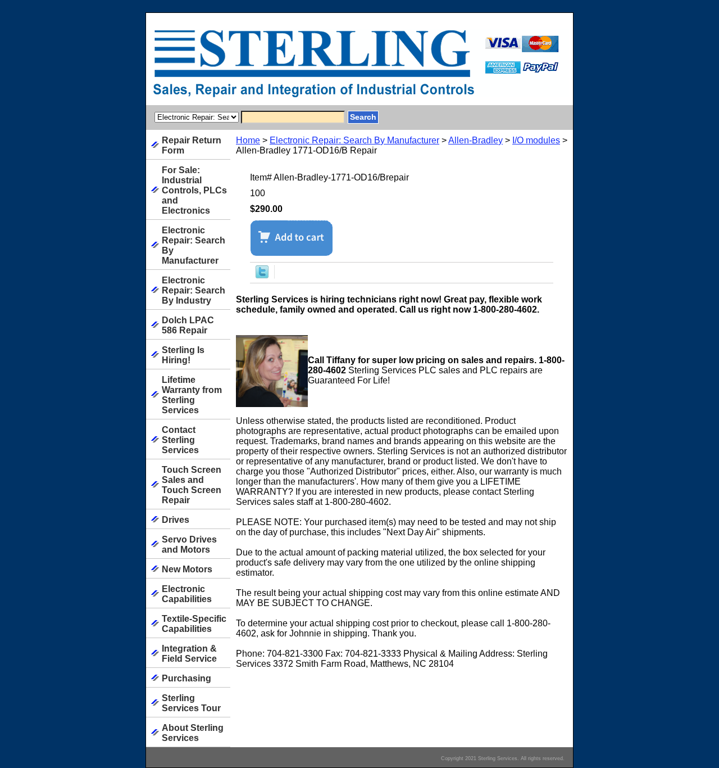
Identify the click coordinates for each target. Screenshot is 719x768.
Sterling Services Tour (191, 703)
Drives (175, 520)
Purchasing (186, 678)
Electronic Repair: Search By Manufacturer (354, 140)
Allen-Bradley (475, 140)
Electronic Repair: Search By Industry (193, 290)
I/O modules (536, 140)
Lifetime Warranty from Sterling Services (192, 395)
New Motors (187, 569)
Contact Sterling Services (180, 440)
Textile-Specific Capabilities (194, 624)
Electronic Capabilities (187, 594)
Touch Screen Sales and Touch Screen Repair (191, 485)
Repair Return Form (191, 145)
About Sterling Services (193, 733)
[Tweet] (262, 275)
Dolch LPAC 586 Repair (188, 325)
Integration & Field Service (189, 653)
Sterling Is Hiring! (183, 355)
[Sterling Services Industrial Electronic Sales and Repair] (286, 67)
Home (248, 140)
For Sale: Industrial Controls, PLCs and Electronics (194, 190)
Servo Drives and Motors (189, 544)
